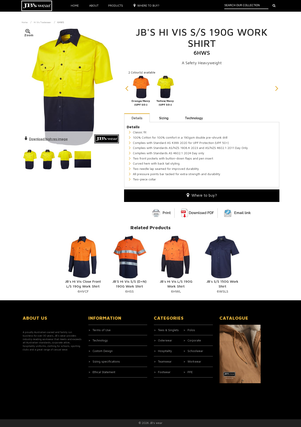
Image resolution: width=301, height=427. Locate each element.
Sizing (164, 118)
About (93, 5)
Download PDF (201, 213)
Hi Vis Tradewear (42, 22)
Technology (194, 118)
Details (137, 118)
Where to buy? (148, 5)
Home (75, 5)
